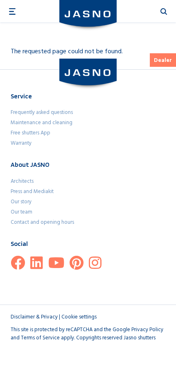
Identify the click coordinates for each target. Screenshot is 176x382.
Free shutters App (30, 133)
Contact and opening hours (42, 222)
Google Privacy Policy (138, 329)
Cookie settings (79, 317)
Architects (22, 181)
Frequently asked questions (42, 112)
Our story (21, 202)
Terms (28, 338)
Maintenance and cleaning (41, 122)
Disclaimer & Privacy (34, 317)
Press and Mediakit (32, 191)
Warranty (21, 143)
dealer (163, 60)
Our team (21, 212)
